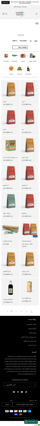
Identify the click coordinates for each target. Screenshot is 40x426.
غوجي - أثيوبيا (25, 157)
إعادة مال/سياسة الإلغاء (30, 341)
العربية (7, 404)
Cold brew (28, 74)
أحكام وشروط (32, 328)
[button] (37, 14)
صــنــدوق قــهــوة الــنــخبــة (10, 157)
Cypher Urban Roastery (14, 417)
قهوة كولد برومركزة (7, 299)
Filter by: (20, 35)
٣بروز (23, 101)
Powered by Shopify (23, 417)
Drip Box (6, 61)
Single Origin (33, 61)
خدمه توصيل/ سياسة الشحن (28, 337)
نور (22, 129)
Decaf (11, 74)
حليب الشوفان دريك (26, 298)
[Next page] (7, 311)
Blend (23, 61)
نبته (31, 41)
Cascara (19, 74)
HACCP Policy (32, 345)
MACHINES (23, 41)
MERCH (14, 41)
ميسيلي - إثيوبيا (6, 213)
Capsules (14, 61)
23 (11, 311)
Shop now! (5, 2)
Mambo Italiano (7, 241)
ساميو (4, 129)
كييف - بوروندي (25, 271)
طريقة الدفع (33, 333)
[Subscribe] (34, 385)
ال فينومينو (24, 185)
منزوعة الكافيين (7, 271)
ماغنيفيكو (24, 213)
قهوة (35, 41)
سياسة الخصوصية (31, 324)
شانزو (4, 101)
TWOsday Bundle (26, 241)
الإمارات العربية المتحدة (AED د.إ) (24, 404)
